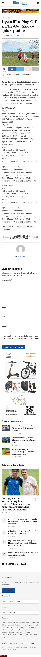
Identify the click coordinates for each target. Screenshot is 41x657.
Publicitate (14, 643)
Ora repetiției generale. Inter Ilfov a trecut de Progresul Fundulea (23, 428)
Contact (33, 643)
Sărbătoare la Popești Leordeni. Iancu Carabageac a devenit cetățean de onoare (25, 452)
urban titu (6, 229)
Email (5, 317)
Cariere (23, 643)
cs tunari (10, 226)
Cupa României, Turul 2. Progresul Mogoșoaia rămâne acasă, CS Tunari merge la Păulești (22, 543)
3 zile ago (17, 433)
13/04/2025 (20, 35)
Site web (5, 326)
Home (3, 17)
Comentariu (7, 280)
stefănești (29, 226)
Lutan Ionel (8, 35)
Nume (5, 307)
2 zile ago (17, 457)
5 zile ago (17, 445)
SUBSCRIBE (8, 590)
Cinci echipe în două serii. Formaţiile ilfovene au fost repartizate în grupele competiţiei (23, 521)
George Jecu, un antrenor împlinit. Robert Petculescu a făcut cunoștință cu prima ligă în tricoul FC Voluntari (16, 504)
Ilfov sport (19, 226)
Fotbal (9, 17)
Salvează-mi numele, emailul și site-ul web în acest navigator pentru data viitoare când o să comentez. (21, 338)
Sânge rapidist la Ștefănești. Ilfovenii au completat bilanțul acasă (24, 440)
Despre (4, 643)
